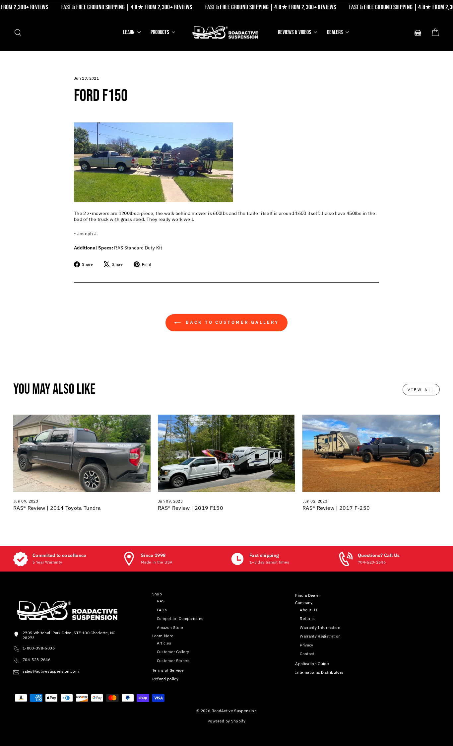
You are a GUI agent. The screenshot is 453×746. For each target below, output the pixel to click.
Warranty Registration (320, 636)
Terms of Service (168, 670)
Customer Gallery (173, 651)
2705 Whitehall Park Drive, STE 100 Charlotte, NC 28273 (69, 635)
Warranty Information (320, 627)
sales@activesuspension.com (51, 671)
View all (421, 389)
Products (160, 32)
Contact (307, 653)
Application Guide (312, 663)
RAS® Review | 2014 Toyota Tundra (57, 508)
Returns (307, 618)
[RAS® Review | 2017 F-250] (371, 453)
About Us (308, 609)
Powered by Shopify (226, 720)
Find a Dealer (307, 595)
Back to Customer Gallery (231, 322)
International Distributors (319, 672)
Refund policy (165, 678)
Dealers (335, 32)
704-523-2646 (36, 659)
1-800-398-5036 (39, 647)
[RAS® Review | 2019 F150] (226, 453)
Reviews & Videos (295, 32)
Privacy (306, 645)
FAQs (162, 609)
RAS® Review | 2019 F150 (190, 508)
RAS (161, 600)
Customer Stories (173, 660)
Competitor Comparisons (180, 618)
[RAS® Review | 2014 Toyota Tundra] (82, 453)
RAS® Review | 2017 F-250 (336, 508)
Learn (129, 32)
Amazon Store (170, 627)
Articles (164, 643)
